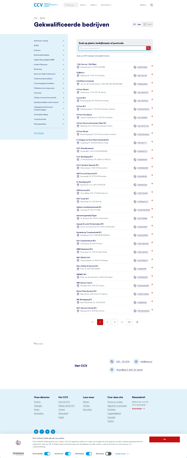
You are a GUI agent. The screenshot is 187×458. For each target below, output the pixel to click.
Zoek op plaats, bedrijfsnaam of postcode (101, 43)
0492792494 (142, 193)
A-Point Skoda (82, 131)
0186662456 (142, 84)
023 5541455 (142, 117)
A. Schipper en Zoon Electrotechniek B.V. (93, 140)
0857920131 (142, 75)
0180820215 (142, 185)
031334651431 (142, 168)
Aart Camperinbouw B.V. (86, 241)
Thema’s (37, 402)
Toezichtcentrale (40, 119)
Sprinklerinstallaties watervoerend (46, 102)
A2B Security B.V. (83, 190)
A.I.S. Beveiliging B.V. (85, 157)
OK (164, 439)
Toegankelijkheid (114, 413)
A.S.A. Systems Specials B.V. (88, 165)
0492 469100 (142, 252)
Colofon (110, 421)
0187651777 (142, 143)
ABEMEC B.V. (82, 274)
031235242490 (143, 286)
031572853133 (143, 244)
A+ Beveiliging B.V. (84, 182)
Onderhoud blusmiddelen (43, 79)
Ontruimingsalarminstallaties (44, 83)
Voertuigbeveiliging (41, 114)
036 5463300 (142, 92)
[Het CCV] (46, 5)
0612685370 (142, 151)
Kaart (149, 24)
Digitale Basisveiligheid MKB (44, 60)
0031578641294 (143, 210)
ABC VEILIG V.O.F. (83, 258)
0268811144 (141, 269)
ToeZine (86, 406)
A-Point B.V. (81, 106)
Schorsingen (39, 133)
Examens (37, 50)
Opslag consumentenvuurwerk (45, 98)
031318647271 (142, 202)
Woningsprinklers (40, 124)
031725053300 (143, 311)
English (61, 417)
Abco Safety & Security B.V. (87, 266)
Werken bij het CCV (66, 406)
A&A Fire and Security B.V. (87, 174)
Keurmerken (39, 413)
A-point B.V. (81, 98)
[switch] (68, 453)
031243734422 (143, 294)
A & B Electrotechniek (85, 81)
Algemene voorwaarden (117, 406)
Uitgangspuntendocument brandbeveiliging (43, 108)
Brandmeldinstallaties (41, 55)
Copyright (111, 417)
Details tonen (120, 454)
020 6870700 (143, 126)
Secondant (87, 409)
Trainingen (38, 406)
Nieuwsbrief (63, 413)
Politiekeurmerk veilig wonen (44, 88)
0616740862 (142, 67)
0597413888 (142, 218)
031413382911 (142, 277)
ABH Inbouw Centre (84, 283)
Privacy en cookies (115, 402)
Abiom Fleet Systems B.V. (87, 291)
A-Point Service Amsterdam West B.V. (92, 123)
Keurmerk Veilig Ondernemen (45, 74)
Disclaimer (111, 409)
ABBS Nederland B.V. (85, 249)
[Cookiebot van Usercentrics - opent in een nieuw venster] (18, 453)
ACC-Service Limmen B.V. (87, 308)
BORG (36, 45)
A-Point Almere (83, 89)
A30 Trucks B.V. (83, 199)
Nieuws (86, 402)
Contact (61, 409)
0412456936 (142, 159)
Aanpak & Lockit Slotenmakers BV (90, 224)
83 (129, 322)
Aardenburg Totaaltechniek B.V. (89, 232)
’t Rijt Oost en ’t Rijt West (86, 64)
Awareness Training (41, 41)
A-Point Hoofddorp (84, 115)
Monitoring (38, 69)
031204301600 (143, 109)
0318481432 (142, 302)
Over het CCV (64, 402)
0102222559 (142, 227)
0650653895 (142, 235)
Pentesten (37, 93)
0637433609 (142, 260)
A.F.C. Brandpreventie (85, 148)
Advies (36, 409)
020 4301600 (142, 101)
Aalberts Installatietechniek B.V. (89, 207)
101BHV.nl (80, 73)
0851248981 (142, 176)
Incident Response (40, 64)
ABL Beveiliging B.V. (84, 300)
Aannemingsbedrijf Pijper (87, 216)
